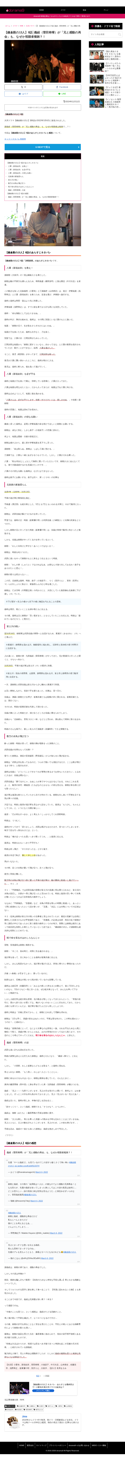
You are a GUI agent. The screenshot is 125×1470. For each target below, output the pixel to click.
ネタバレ (16, 139)
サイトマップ (41, 1445)
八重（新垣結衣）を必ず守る (19, 170)
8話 (37, 1376)
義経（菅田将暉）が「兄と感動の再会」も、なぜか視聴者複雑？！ (33, 197)
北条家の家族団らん (16, 176)
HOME (21, 1445)
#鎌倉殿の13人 (30, 1195)
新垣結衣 (10, 1410)
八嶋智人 (32, 1406)
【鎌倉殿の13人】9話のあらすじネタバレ (23, 163)
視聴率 (23, 139)
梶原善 (19, 1410)
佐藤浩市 (22, 1406)
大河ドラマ (11, 1406)
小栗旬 (60, 1406)
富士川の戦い (13, 180)
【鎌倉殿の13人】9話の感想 (17, 193)
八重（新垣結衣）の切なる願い (20, 173)
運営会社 (30, 1445)
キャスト (8, 139)
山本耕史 (69, 1406)
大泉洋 (41, 1406)
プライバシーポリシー (57, 1445)
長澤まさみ (39, 1410)
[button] (119, 34)
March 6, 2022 (42, 1172)
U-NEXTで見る (42, 147)
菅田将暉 (29, 1410)
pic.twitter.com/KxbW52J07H (27, 1166)
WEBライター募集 (99, 1445)
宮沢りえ (50, 1406)
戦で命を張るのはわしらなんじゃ (21, 187)
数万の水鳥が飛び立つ (16, 183)
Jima (24, 1416)
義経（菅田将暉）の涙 (16, 190)
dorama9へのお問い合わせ (79, 1445)
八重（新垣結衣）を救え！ (18, 166)
